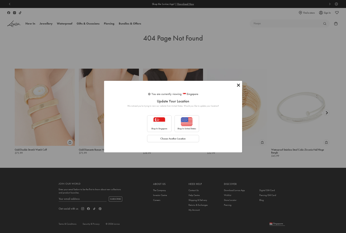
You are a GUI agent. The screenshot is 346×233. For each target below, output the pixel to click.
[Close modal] (238, 85)
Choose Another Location (173, 138)
